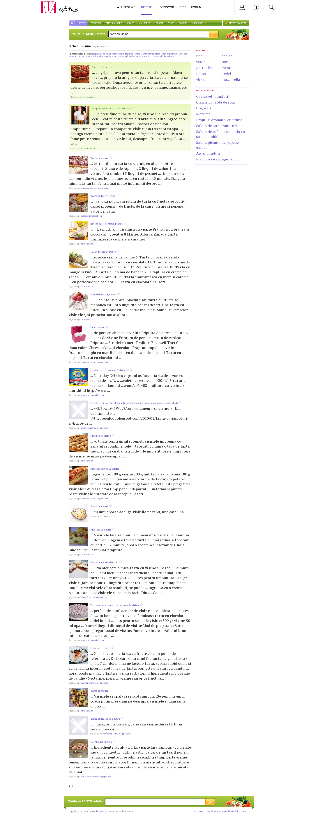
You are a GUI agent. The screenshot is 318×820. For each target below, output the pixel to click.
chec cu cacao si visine (87, 56)
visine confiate (106, 56)
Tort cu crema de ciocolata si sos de (114, 605)
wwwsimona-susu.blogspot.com (110, 733)
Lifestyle (128, 7)
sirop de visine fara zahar (154, 54)
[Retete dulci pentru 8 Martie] (78, 230)
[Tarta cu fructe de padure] (78, 725)
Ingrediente (212, 811)
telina (201, 73)
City (182, 7)
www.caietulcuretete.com (86, 395)
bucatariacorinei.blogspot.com (89, 683)
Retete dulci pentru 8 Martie (106, 223)
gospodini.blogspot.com (85, 216)
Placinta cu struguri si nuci (219, 159)
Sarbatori (197, 23)
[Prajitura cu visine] (78, 536)
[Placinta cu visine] (78, 442)
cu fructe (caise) (103, 196)
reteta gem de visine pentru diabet (108, 54)
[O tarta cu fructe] (78, 655)
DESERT (159, 23)
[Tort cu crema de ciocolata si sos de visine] (78, 612)
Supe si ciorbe (114, 23)
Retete (146, 7)
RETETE (82, 23)
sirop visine (119, 56)
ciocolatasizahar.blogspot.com (89, 428)
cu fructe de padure (105, 718)
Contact (245, 811)
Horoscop (166, 7)
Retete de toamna (205, 91)
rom (225, 61)
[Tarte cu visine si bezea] (78, 569)
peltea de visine (132, 56)
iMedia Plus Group (100, 811)
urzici (226, 73)
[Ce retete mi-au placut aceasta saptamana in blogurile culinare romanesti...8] (78, 410)
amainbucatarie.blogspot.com (88, 188)
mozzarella (231, 79)
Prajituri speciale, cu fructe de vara (112, 108)
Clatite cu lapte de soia (215, 102)
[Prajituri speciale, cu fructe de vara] (80, 115)
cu (99, 158)
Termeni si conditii (229, 811)
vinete (201, 79)
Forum (196, 7)
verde (200, 61)
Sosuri (183, 23)
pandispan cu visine (150, 56)
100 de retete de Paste (103, 251)
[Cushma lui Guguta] (78, 748)
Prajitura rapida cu (104, 468)
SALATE (130, 23)
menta (227, 67)
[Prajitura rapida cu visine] (78, 475)
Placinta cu (100, 435)
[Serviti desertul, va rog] (78, 301)
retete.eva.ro (82, 97)
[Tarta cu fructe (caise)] (78, 202)
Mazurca (203, 113)
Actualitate (13, 6)
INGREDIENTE (202, 50)
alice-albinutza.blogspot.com (88, 597)
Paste (171, 23)
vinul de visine (167, 56)
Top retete (198, 811)
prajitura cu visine (133, 54)
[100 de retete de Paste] (78, 258)
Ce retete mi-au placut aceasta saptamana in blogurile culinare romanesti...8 (134, 403)
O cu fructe (100, 648)
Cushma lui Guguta (101, 741)
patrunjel (204, 67)
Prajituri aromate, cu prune (219, 119)
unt (199, 55)
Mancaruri (145, 23)
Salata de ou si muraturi (216, 125)
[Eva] (50, 4)
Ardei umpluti (208, 153)
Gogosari (203, 108)
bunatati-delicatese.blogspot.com (90, 776)
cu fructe (101, 67)
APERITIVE (96, 23)
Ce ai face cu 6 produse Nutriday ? (109, 370)
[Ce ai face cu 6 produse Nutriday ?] (78, 377)
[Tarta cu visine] (78, 165)
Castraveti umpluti (212, 96)
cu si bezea (104, 562)
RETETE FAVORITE (237, 23)
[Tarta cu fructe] (80, 74)
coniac (227, 55)
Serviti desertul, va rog (103, 294)
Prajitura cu (100, 529)
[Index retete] (78, 334)
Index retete (97, 327)
